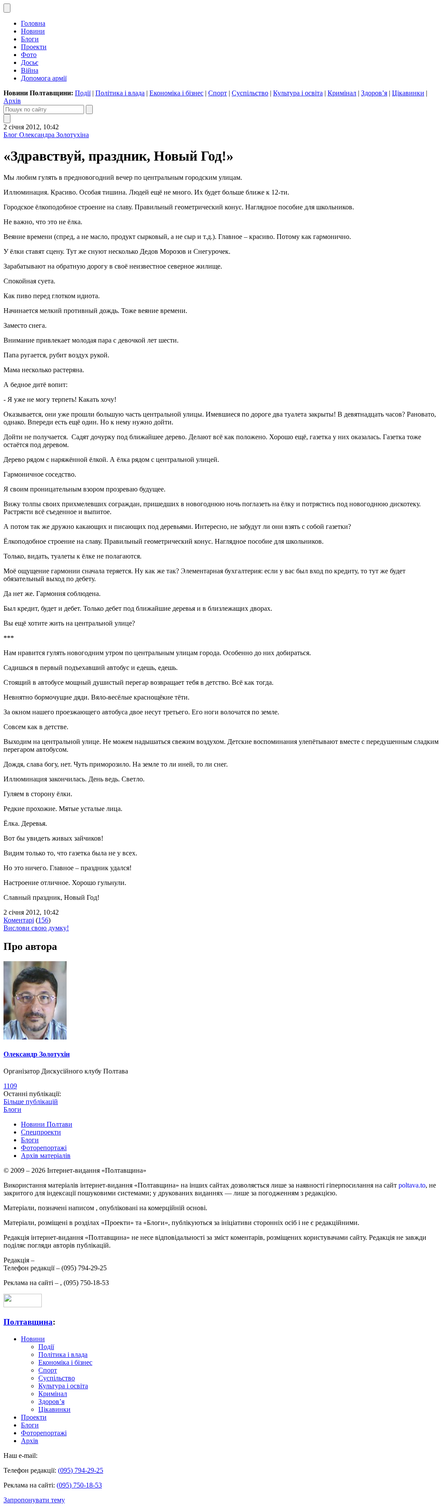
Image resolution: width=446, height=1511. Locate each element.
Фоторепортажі (44, 1147)
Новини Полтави (46, 1124)
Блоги (30, 39)
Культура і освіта (298, 93)
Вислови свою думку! (36, 928)
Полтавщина (28, 1321)
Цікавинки (408, 93)
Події (83, 93)
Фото (29, 54)
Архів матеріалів (46, 1155)
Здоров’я (374, 93)
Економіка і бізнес (176, 93)
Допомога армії (44, 78)
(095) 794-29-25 (80, 1470)
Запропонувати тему (34, 1500)
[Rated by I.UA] (22, 1305)
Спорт (217, 93)
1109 (10, 1086)
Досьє (29, 62)
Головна (33, 23)
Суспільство (250, 93)
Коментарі (18, 920)
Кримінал (342, 93)
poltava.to (412, 1185)
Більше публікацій (30, 1101)
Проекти (34, 46)
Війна (29, 70)
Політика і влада (120, 93)
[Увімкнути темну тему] (6, 8)
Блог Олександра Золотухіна (46, 134)
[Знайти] (89, 109)
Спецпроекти (41, 1132)
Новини (33, 31)
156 (43, 920)
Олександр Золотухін (36, 1054)
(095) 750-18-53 (79, 1485)
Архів (12, 100)
